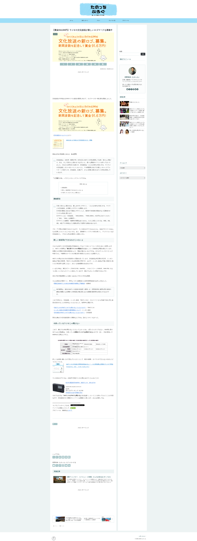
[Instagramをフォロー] (63, 465)
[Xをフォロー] (57, 465)
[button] (103, 64)
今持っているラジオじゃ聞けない (71, 192)
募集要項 (64, 187)
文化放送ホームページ (61, 135)
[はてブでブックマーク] (79, 64)
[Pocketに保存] (87, 64)
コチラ (70, 410)
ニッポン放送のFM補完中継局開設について (67, 310)
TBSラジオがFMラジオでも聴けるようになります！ (70, 307)
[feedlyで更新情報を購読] (66, 465)
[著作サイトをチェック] (53, 465)
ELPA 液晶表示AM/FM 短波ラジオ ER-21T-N (80, 382)
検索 (120, 51)
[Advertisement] (83, 84)
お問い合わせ (142, 536)
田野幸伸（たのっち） (132, 77)
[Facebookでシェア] (71, 64)
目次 (81, 184)
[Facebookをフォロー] (60, 465)
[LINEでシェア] (95, 64)
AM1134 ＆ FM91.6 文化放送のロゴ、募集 (79, 140)
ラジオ (55, 423)
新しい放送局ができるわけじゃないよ (72, 190)
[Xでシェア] (63, 64)
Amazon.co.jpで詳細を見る (74, 392)
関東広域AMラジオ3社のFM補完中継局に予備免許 (69, 283)
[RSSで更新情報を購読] (69, 465)
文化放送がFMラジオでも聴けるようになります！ (69, 312)
